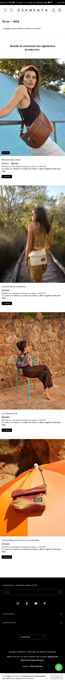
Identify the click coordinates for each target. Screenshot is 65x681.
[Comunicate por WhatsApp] (58, 667)
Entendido (56, 677)
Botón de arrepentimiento (32, 660)
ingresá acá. (53, 657)
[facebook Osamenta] (27, 603)
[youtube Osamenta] (36, 603)
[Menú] (5, 10)
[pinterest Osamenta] (45, 603)
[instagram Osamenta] (18, 603)
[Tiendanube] (32, 667)
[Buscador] (11, 10)
